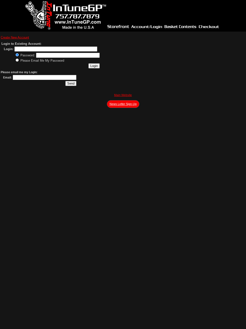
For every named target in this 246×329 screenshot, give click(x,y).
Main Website (123, 95)
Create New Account (15, 37)
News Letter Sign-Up (123, 104)
